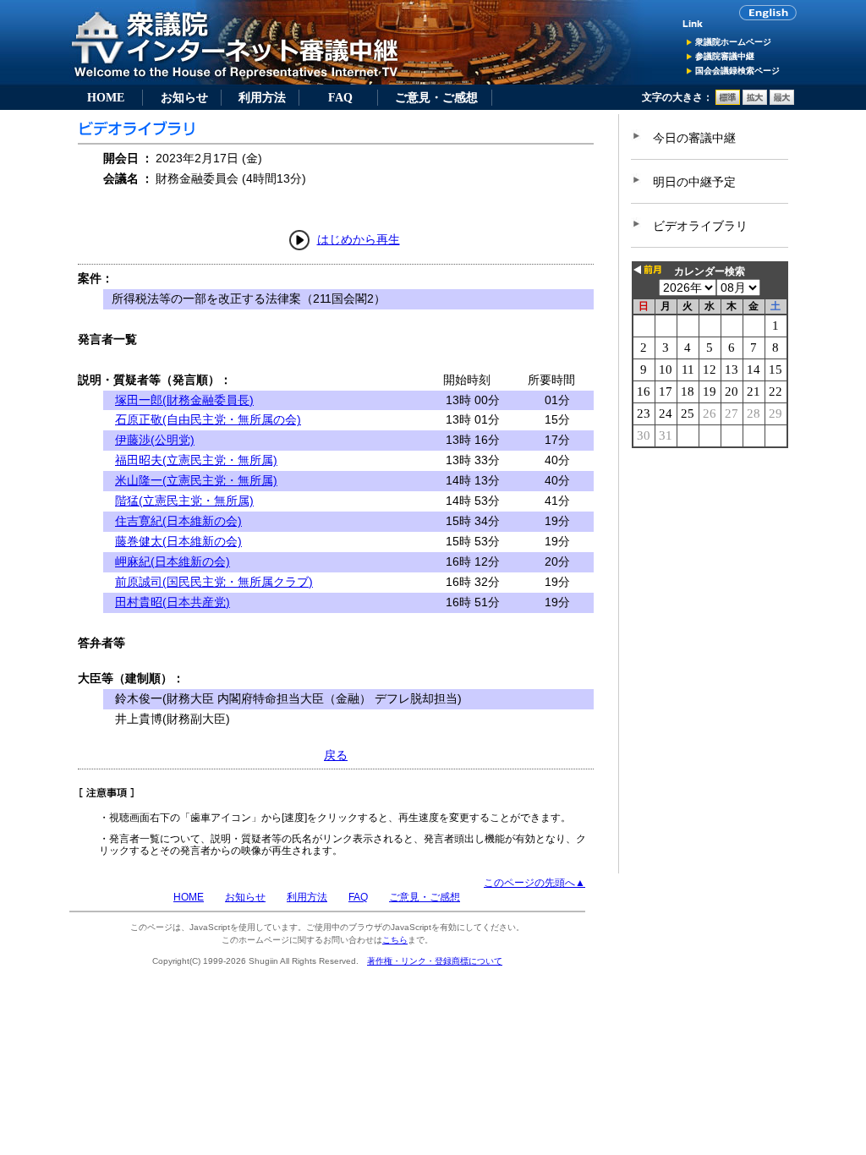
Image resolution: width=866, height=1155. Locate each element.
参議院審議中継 (724, 56)
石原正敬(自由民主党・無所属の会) (208, 419)
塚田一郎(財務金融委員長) (184, 400)
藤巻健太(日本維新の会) (178, 541)
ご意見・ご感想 (436, 97)
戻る (336, 755)
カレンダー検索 (709, 271)
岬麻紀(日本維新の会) (172, 561)
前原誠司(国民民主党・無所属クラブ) (214, 581)
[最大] (782, 101)
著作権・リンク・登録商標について (434, 961)
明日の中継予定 (694, 182)
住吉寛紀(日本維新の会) (178, 521)
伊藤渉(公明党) (155, 439)
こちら (395, 939)
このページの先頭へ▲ (534, 883)
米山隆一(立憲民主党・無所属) (196, 480)
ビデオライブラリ (700, 226)
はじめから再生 (358, 239)
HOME (105, 97)
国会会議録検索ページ (737, 70)
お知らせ (184, 97)
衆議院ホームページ (733, 42)
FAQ (340, 97)
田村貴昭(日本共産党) (172, 602)
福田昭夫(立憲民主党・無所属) (196, 460)
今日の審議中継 (694, 138)
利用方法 (262, 97)
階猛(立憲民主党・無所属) (184, 500)
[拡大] (755, 101)
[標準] (727, 101)
